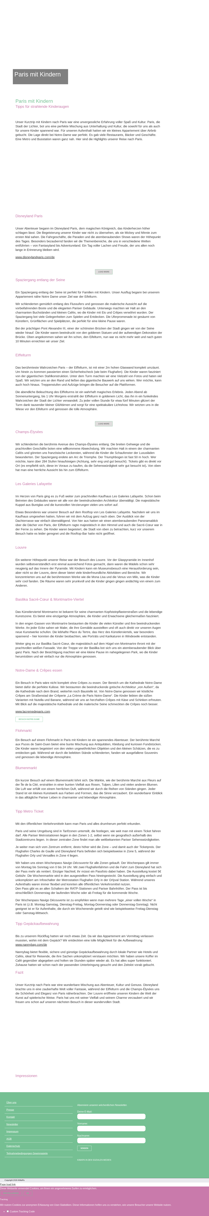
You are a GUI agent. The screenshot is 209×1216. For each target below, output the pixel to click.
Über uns (11, 1102)
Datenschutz (13, 1146)
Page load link (8, 1184)
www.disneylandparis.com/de (35, 257)
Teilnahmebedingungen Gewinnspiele (27, 1153)
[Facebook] (78, 1168)
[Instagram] (89, 1168)
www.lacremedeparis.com (32, 711)
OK (27, 1193)
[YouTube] (84, 1168)
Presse (10, 1110)
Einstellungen (11, 1193)
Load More (103, 272)
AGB (9, 1139)
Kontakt (10, 1117)
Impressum (12, 1131)
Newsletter (12, 1124)
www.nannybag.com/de (31, 944)
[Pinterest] (94, 1168)
